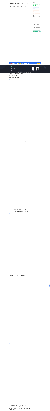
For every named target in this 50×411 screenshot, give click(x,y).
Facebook (33, 4)
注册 (39, 31)
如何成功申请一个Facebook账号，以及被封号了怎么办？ (36, 21)
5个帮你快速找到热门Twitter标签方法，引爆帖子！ (36, 26)
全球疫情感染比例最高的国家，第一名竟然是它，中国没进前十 (37, 15)
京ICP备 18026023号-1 (30, 72)
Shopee (34, 8)
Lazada (33, 7)
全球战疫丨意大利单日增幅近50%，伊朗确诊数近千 (36, 29)
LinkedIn (33, 5)
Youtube (39, 4)
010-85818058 (13, 68)
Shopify (38, 7)
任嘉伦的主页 (19, 408)
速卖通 (36, 7)
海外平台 (33, 3)
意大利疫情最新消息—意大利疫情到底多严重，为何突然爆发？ (37, 24)
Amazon (35, 7)
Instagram (37, 4)
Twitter (35, 4)
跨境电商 (33, 6)
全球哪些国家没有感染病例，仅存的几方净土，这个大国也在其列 (37, 18)
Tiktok (35, 5)
